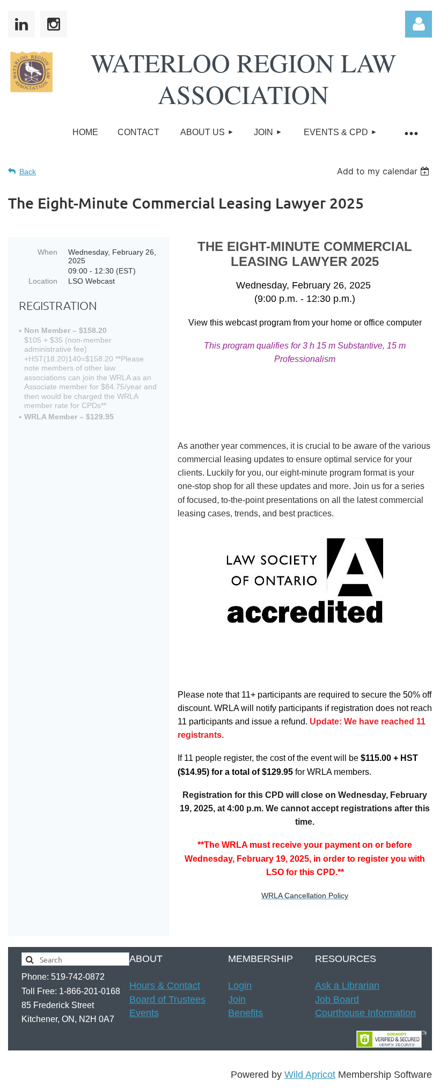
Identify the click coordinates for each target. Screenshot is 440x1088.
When (47, 252)
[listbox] (384, 171)
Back (27, 171)
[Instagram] (53, 24)
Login (240, 985)
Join (237, 999)
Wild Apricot (309, 1074)
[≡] (410, 133)
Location (42, 281)
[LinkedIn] (21, 24)
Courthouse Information (365, 1013)
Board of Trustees (167, 999)
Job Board (337, 999)
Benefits (245, 1013)
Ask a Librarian (347, 985)
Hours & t (164, 985)
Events (144, 1013)
